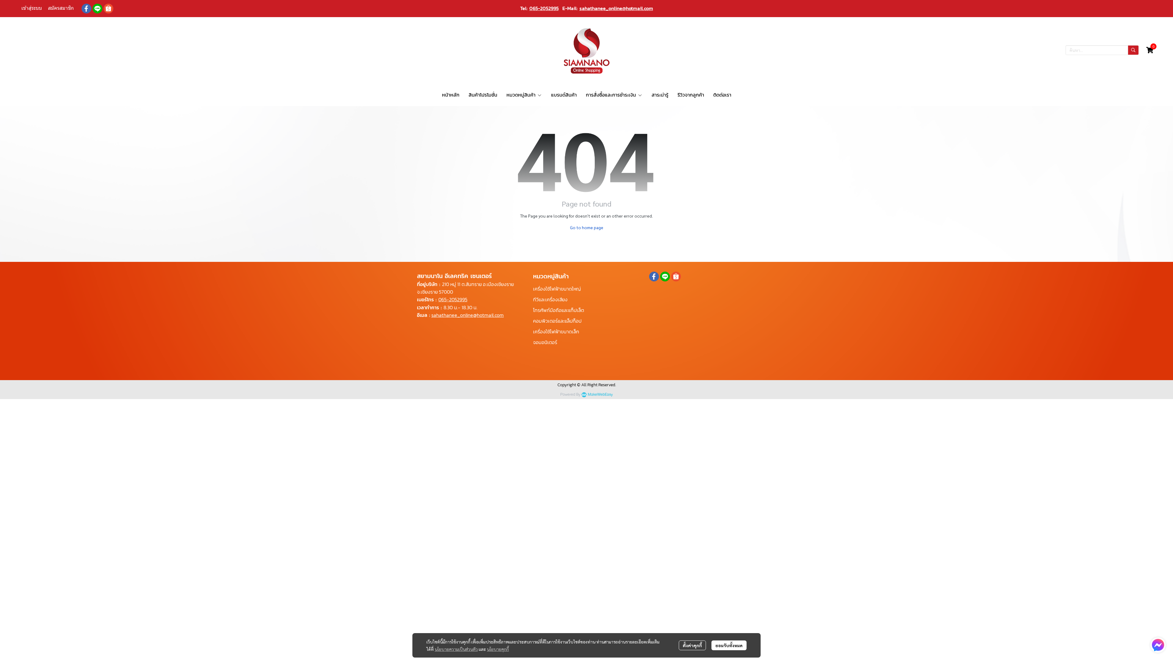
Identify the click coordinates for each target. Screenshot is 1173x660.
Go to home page (586, 227)
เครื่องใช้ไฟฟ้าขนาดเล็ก (556, 331)
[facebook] (86, 8)
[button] (1102, 50)
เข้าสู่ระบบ (31, 8)
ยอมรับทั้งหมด (729, 645)
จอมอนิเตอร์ (545, 342)
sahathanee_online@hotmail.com (616, 8)
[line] (97, 8)
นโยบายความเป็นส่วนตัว (456, 649)
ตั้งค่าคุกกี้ (692, 645)
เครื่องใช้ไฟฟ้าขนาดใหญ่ (557, 288)
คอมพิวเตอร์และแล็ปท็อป (557, 320)
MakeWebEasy (600, 394)
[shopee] (108, 8)
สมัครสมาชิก (61, 8)
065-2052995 (544, 8)
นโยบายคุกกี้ (498, 649)
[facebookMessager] (1158, 645)
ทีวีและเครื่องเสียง (550, 299)
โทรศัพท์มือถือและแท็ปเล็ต (558, 310)
